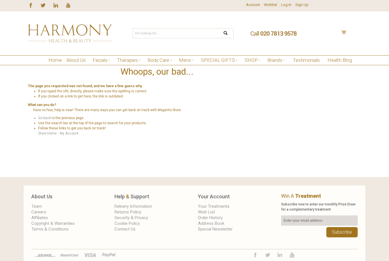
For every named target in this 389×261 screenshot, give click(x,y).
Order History (210, 217)
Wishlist (270, 5)
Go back (44, 118)
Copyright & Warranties (53, 223)
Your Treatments (214, 206)
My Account (69, 133)
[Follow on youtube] (68, 5)
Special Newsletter (215, 229)
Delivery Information (133, 206)
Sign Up (301, 5)
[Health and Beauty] (70, 33)
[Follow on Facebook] (31, 5)
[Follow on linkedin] (56, 5)
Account (253, 5)
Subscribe (342, 232)
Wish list (206, 212)
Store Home (47, 133)
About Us (41, 196)
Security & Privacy (131, 217)
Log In (286, 5)
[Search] (229, 33)
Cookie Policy (127, 223)
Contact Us (125, 229)
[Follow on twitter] (43, 5)
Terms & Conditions (50, 229)
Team (36, 206)
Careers (38, 212)
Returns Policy (127, 212)
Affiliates (39, 217)
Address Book (211, 223)
